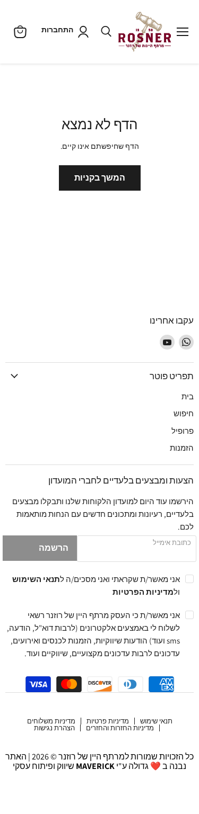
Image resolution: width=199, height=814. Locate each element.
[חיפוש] (106, 32)
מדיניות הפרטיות (143, 591)
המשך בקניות (99, 177)
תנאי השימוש (36, 579)
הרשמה (53, 547)
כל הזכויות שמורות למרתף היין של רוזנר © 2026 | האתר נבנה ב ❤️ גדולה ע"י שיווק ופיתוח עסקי (99, 761)
